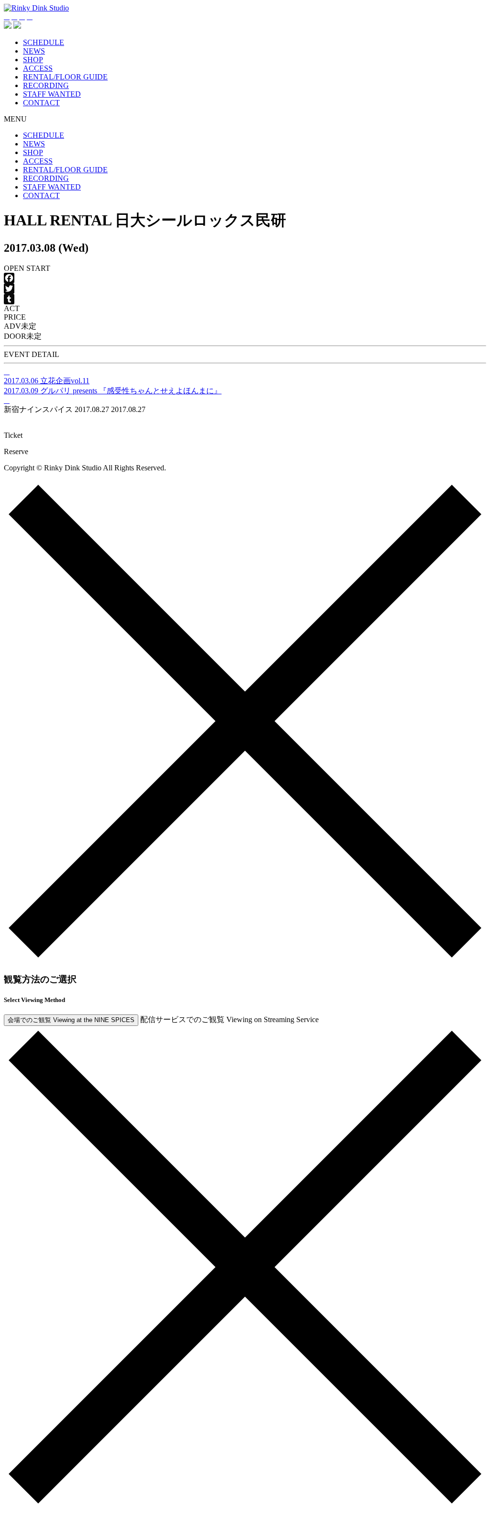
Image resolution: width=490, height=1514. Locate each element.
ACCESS (38, 68)
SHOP (33, 60)
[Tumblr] (245, 299)
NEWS (34, 51)
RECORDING (46, 85)
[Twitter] (245, 288)
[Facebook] (245, 278)
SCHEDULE (43, 42)
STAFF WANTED (52, 94)
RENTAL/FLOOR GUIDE (65, 77)
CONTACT (41, 103)
